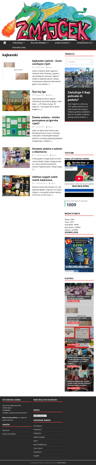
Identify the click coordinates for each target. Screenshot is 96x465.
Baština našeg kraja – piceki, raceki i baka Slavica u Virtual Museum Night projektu (79, 383)
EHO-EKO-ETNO (19, 47)
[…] (49, 84)
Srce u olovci (37, 448)
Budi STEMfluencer (40, 445)
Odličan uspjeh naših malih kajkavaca (45, 178)
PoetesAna (37, 429)
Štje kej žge (39, 91)
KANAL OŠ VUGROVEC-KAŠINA (77, 159)
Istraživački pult (85, 43)
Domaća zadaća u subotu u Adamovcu (47, 150)
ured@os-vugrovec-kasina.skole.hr (14, 413)
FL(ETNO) (69, 278)
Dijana (50, 67)
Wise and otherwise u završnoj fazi (76, 341)
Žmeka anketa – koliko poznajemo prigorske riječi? (46, 120)
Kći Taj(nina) (37, 426)
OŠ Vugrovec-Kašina (70, 274)
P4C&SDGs (37, 433)
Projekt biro (37, 452)
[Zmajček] (48, 39)
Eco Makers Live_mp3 (83, 274)
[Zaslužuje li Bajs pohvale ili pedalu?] (79, 78)
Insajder (36, 456)
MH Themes (62, 463)
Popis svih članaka (9, 434)
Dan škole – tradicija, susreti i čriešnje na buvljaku (79, 297)
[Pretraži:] (79, 62)
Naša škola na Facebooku (45, 400)
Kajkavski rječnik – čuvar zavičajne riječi (47, 62)
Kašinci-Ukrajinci (39, 437)
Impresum (5, 430)
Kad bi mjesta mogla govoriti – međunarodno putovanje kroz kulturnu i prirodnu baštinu (79, 360)
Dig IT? (35, 441)
